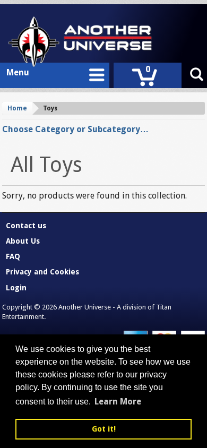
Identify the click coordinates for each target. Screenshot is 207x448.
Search (196, 75)
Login (16, 287)
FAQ (13, 256)
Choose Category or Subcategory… (75, 129)
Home (17, 108)
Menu (17, 72)
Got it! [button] (104, 429)
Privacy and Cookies (42, 272)
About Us (23, 241)
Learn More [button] (117, 402)
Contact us (26, 225)
